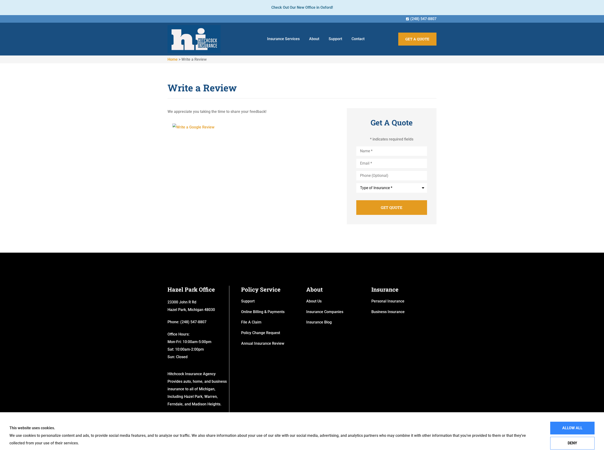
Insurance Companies (324, 312)
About (314, 39)
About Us (314, 301)
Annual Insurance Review (262, 343)
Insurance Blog (319, 322)
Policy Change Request (260, 333)
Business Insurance (388, 312)
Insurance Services (283, 39)
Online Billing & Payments (263, 312)
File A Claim (251, 322)
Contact (358, 39)
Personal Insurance (387, 301)
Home (173, 59)
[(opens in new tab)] (193, 127)
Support (335, 39)
